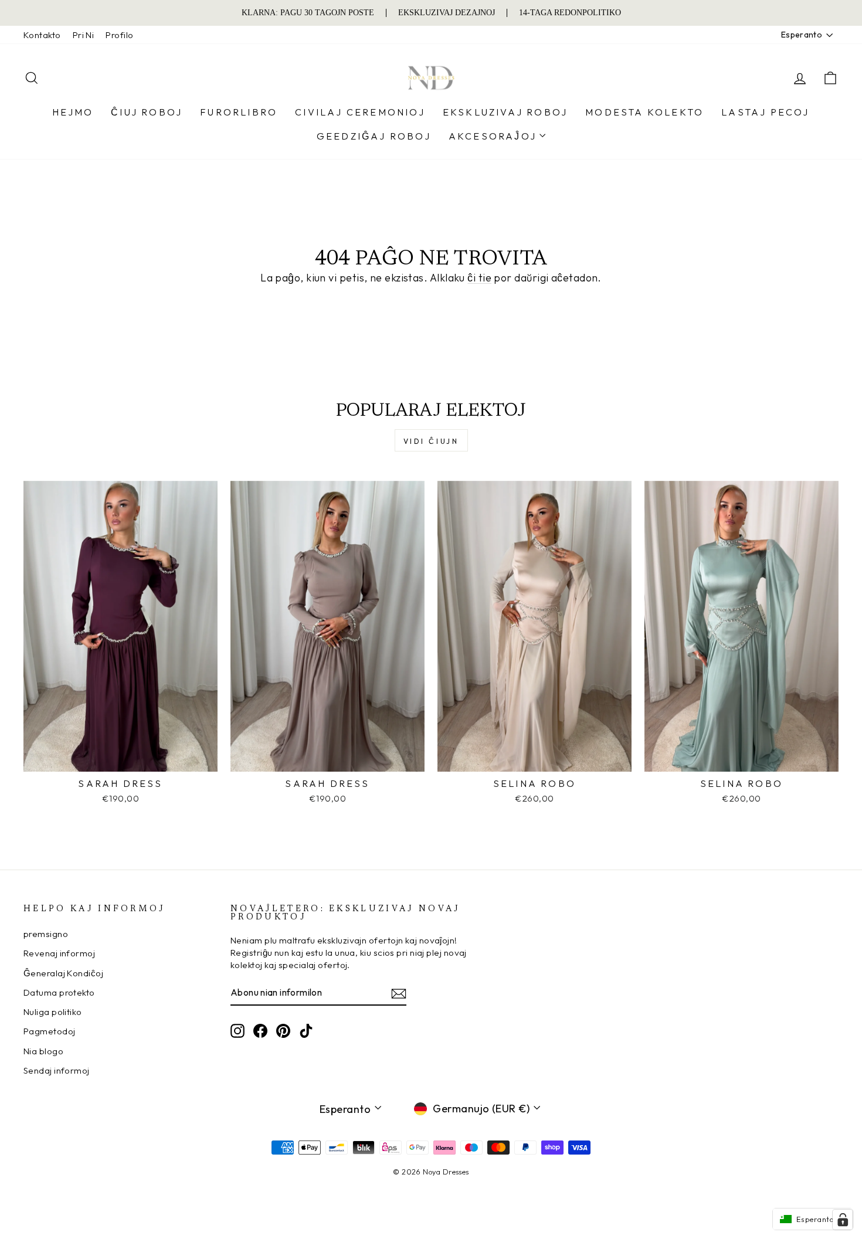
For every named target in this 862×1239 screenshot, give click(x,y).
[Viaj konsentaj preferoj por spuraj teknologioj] (843, 1220)
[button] (813, 1219)
